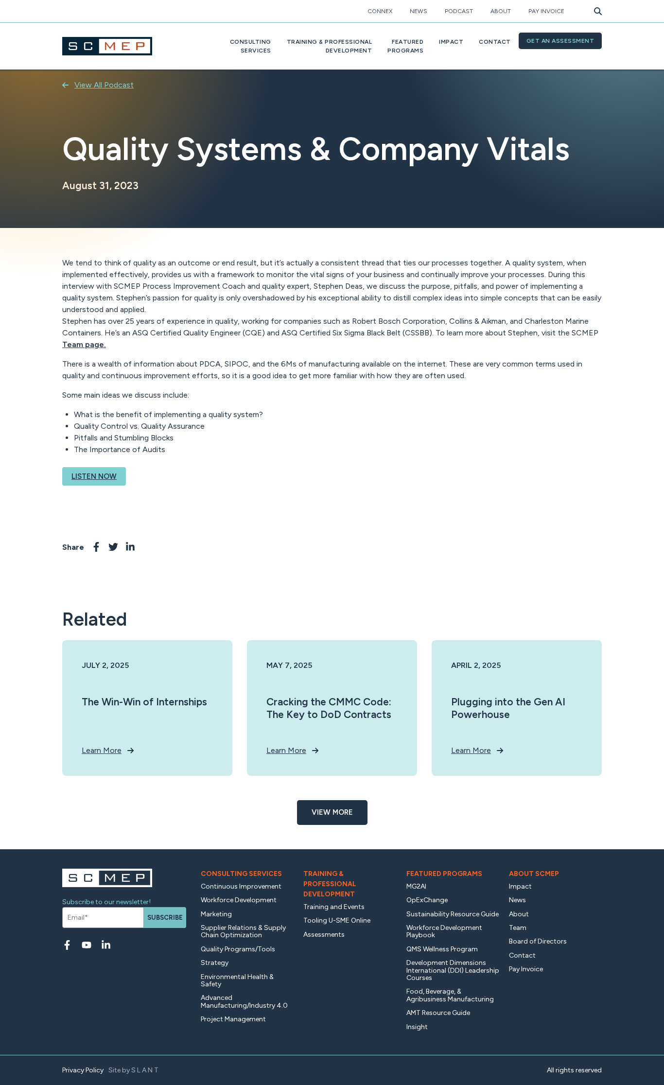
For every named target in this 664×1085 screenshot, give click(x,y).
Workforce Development (239, 900)
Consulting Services (241, 874)
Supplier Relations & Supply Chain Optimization (243, 931)
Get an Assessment (560, 40)
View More (332, 812)
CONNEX (379, 11)
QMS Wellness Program (442, 949)
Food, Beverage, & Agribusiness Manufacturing (450, 995)
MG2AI (416, 886)
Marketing (216, 914)
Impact (451, 41)
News (418, 11)
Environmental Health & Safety (237, 980)
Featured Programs (444, 874)
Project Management (233, 1019)
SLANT (145, 1070)
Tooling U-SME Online (336, 920)
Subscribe (165, 917)
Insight (417, 1027)
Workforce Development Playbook (444, 931)
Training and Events (334, 907)
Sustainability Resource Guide (452, 914)
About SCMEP (534, 874)
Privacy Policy (83, 1070)
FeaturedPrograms (405, 46)
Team (517, 928)
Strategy (214, 963)
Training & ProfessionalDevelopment (329, 46)
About (500, 11)
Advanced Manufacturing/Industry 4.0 (244, 1001)
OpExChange (427, 900)
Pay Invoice (546, 11)
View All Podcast (104, 84)
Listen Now (94, 476)
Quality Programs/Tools (238, 949)
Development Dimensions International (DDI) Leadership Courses (452, 970)
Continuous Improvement (241, 886)
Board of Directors (538, 941)
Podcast (459, 11)
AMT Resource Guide (438, 1013)
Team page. (84, 344)
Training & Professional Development (329, 884)
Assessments (324, 934)
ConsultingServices (250, 46)
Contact (495, 41)
